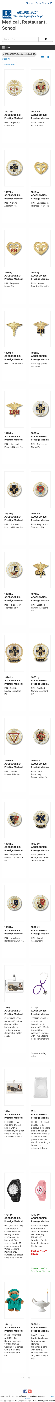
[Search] (46, 39)
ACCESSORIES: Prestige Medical (17, 54)
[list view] (42, 57)
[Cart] (51, 3)
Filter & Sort (9, 64)
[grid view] (48, 57)
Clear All (6, 59)
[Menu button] (3, 47)
